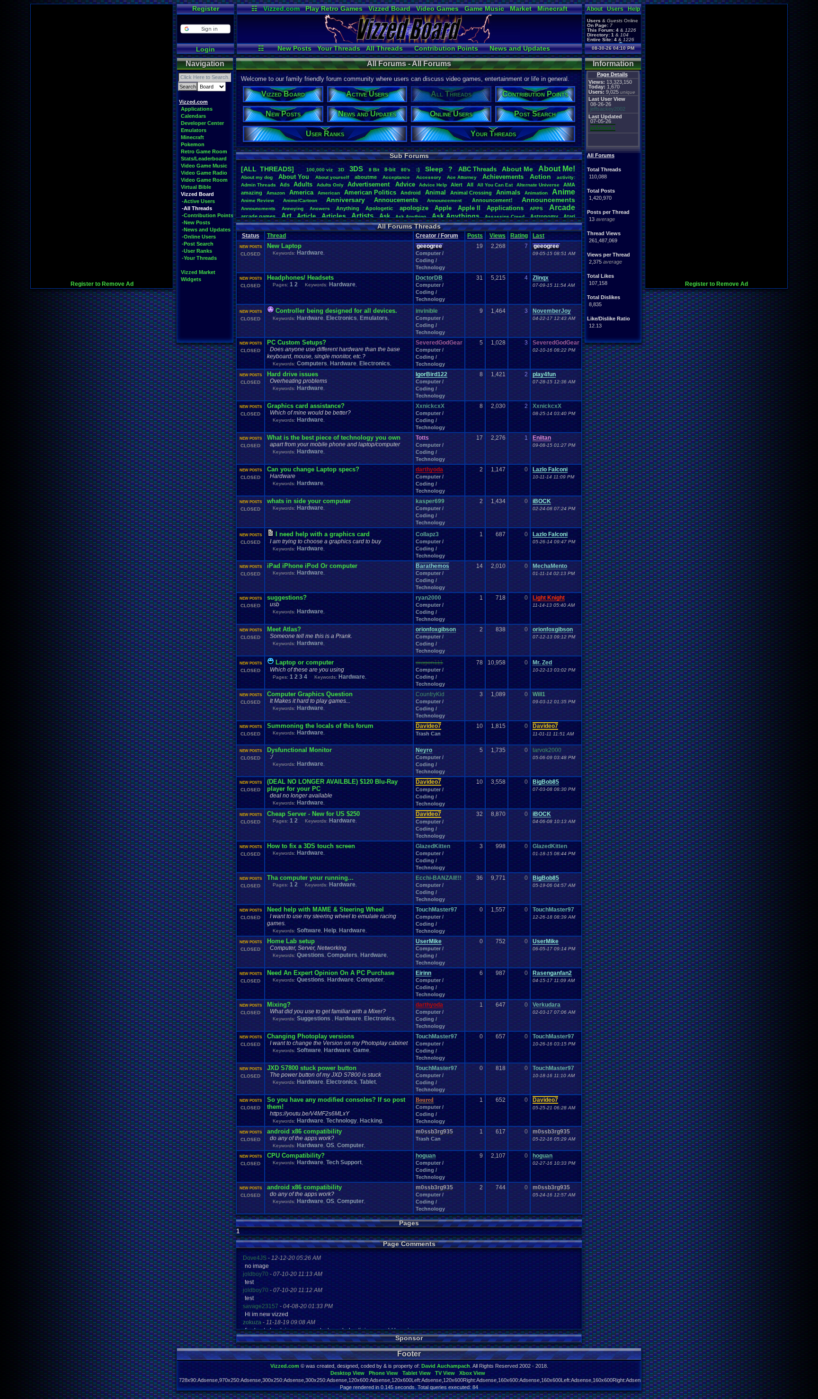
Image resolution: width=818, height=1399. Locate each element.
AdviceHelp (433, 184)
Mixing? (279, 1004)
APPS (536, 208)
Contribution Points (446, 48)
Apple (443, 208)
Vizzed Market (198, 272)
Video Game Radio (204, 173)
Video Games (437, 8)
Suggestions (314, 1018)
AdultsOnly (330, 184)
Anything (347, 208)
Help (634, 9)
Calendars (193, 116)
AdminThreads (258, 184)
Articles (333, 216)
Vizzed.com (281, 8)
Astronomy (544, 216)
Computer (369, 979)
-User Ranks (197, 251)
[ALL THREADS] (267, 169)
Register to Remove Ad (102, 284)
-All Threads (197, 208)
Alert (456, 184)
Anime (563, 192)
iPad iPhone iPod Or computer (312, 565)
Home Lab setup (291, 941)
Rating (519, 235)
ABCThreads (477, 169)
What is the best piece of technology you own (333, 437)
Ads (285, 184)
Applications (197, 109)
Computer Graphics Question (310, 694)
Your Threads (338, 48)
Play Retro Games (334, 8)
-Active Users (198, 201)
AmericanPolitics (370, 192)
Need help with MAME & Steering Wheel (325, 909)
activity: (566, 177)
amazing (251, 192)
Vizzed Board (389, 8)
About (595, 9)
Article (306, 216)
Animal (435, 192)
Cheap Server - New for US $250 (313, 813)
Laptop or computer (305, 662)
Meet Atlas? (284, 629)
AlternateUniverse (538, 184)
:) (418, 169)
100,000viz (319, 169)
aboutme (366, 177)
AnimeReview (257, 200)
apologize (414, 208)
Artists (362, 216)
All (470, 184)
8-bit (390, 169)
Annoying (292, 208)
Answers (320, 208)
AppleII (469, 208)
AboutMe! (556, 169)
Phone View (383, 1373)
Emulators (193, 130)
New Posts (294, 48)
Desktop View (347, 1373)
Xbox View (472, 1373)
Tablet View (416, 1373)
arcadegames (258, 216)
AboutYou (293, 176)
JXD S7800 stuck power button (311, 1067)
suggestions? (287, 597)
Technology (341, 1120)
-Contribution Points (207, 215)
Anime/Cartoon (300, 200)
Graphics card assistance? (306, 405)
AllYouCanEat (495, 184)
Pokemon (192, 144)
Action (540, 176)
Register (205, 8)
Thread (276, 235)
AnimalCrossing (471, 192)
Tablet (368, 1082)
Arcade (562, 208)
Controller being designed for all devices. (336, 310)
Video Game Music (204, 165)
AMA (569, 184)
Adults (302, 184)
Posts (475, 235)
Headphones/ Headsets (300, 277)
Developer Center (202, 123)
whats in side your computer (309, 501)
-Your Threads (199, 258)
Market (521, 8)
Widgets (191, 279)
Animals (508, 192)
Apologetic (379, 208)
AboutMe (517, 169)
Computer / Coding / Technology (430, 260)
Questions (310, 955)
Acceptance (396, 177)
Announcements (548, 200)
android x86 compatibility (304, 1131)
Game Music (484, 8)
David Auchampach (445, 1366)
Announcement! (492, 200)
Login (205, 49)
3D (341, 169)
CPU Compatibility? (296, 1155)
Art (286, 216)
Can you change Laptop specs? (313, 469)
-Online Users (199, 236)
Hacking (371, 1120)
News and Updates (519, 48)
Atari (569, 216)
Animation (536, 192)
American (329, 192)
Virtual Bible (196, 187)
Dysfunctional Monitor (299, 749)
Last (538, 235)
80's (405, 169)
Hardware (310, 252)
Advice (405, 184)
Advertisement (369, 184)
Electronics (341, 318)
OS (330, 1145)
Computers (312, 363)
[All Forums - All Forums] (409, 40)
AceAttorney (462, 177)
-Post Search (197, 244)
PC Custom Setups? (296, 342)
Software (309, 930)
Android (410, 192)
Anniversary (345, 200)
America (301, 192)
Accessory (428, 177)
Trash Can (428, 733)
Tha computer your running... (310, 877)
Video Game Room (204, 180)
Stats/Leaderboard (204, 158)
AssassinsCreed (505, 216)
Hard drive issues (292, 374)
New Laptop (284, 245)
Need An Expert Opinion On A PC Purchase (330, 972)
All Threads (384, 48)
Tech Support (344, 1162)
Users (615, 9)
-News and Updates (206, 229)
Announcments (258, 208)
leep (434, 169)
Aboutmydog (257, 177)
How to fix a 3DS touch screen (311, 846)
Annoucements (396, 200)
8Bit (374, 169)
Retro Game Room (204, 151)
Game (361, 1050)
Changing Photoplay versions (310, 1036)
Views (497, 235)
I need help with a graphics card (323, 534)
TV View (445, 1373)
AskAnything (410, 216)
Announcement (445, 200)
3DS (356, 169)
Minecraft (552, 8)
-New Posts (196, 222)
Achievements (503, 176)
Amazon (276, 192)
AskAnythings (456, 216)
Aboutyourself (332, 177)
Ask (384, 216)
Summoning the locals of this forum (320, 725)
